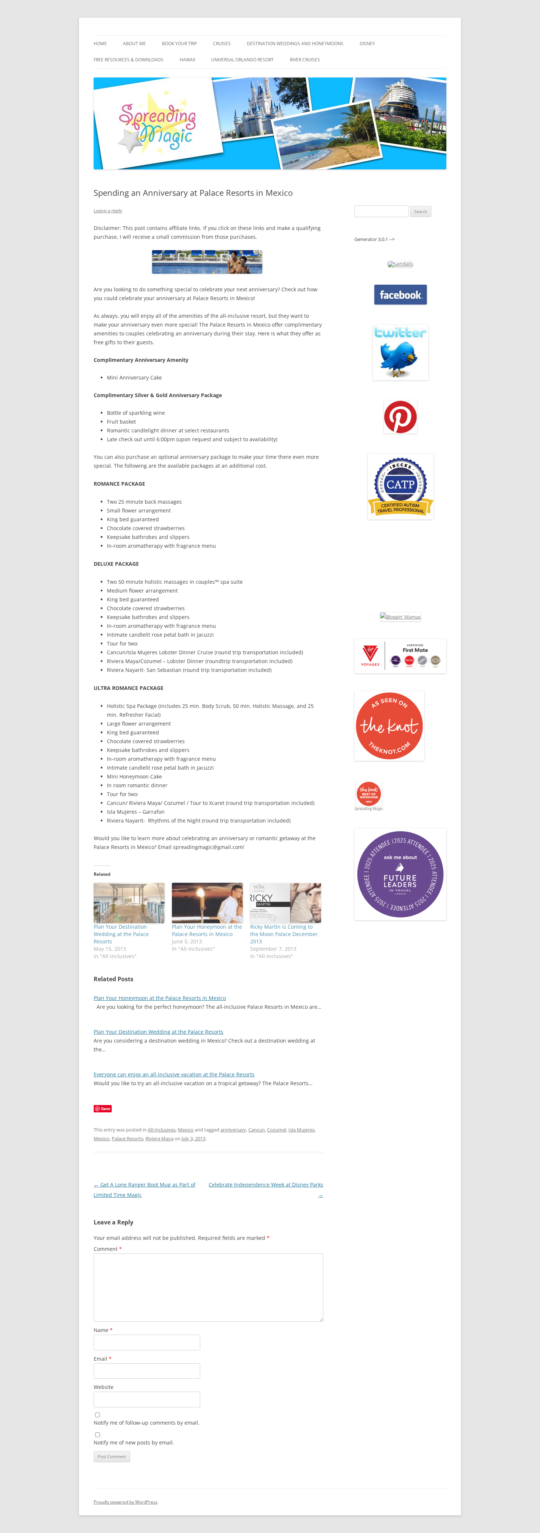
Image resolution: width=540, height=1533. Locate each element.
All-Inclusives (162, 1129)
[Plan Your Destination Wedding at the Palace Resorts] (129, 903)
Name (103, 1330)
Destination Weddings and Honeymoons (295, 43)
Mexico (186, 1129)
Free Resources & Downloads (128, 60)
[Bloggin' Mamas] (400, 616)
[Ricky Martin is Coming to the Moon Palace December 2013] (285, 903)
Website (104, 1386)
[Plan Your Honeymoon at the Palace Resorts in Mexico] (207, 903)
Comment (108, 1248)
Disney (367, 43)
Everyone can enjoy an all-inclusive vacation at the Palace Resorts (174, 1074)
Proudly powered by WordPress (126, 1502)
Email (103, 1358)
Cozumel (276, 1129)
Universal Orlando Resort (242, 60)
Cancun (256, 1129)
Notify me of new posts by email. (134, 1442)
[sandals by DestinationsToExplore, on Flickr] (400, 263)
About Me (134, 43)
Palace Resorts (127, 1138)
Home (100, 43)
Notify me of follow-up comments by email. (146, 1422)
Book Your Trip (179, 43)
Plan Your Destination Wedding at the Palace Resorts (121, 934)
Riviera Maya (159, 1138)
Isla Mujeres (301, 1129)
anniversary (233, 1129)
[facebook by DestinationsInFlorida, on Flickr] (400, 302)
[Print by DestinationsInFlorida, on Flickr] (400, 431)
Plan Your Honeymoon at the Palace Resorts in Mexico (207, 930)
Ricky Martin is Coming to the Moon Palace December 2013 (284, 934)
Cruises (222, 43)
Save (105, 1108)
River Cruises (305, 60)
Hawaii (187, 60)
